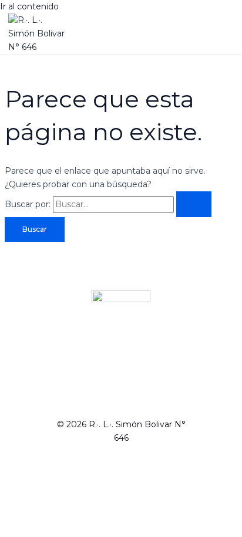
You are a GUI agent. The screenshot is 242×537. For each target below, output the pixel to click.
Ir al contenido (29, 6)
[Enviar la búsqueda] (193, 204)
